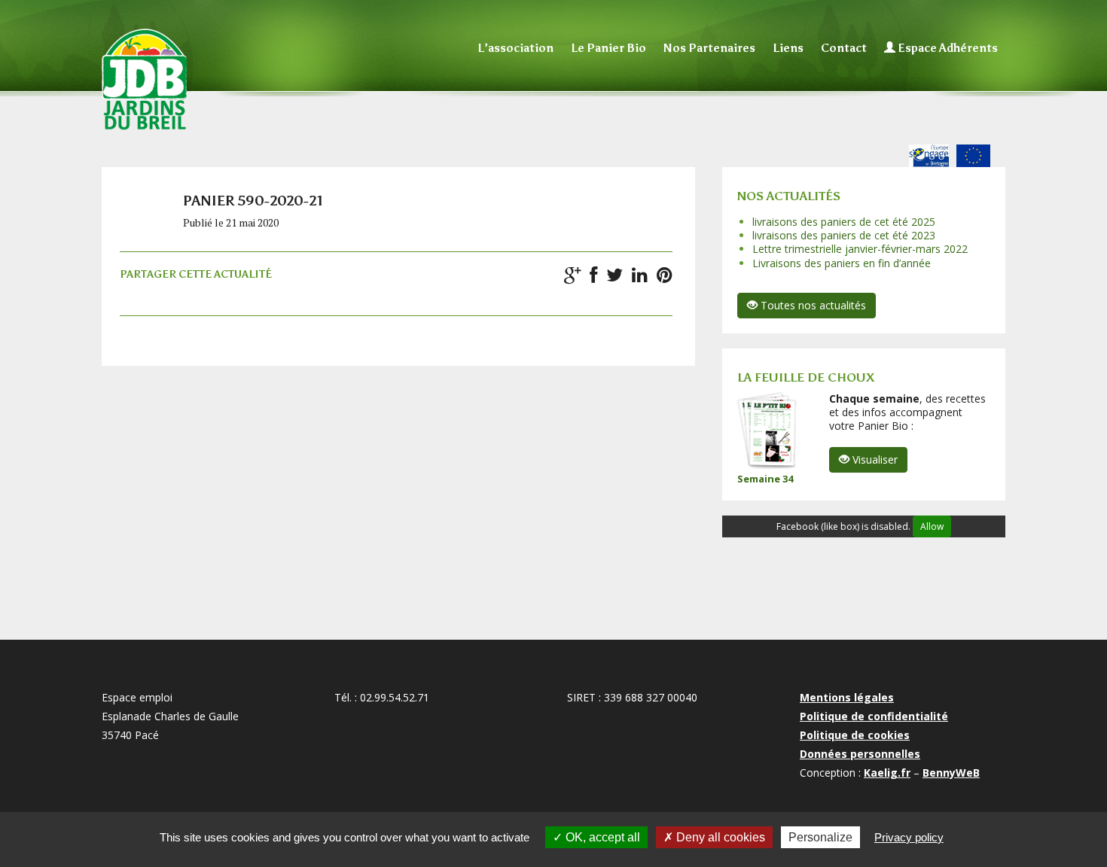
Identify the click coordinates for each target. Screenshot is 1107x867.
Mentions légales (847, 697)
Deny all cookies (719, 837)
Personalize (820, 837)
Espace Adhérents (946, 48)
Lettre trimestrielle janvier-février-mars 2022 (860, 249)
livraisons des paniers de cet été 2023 (843, 235)
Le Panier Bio (608, 48)
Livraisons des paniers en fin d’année (841, 263)
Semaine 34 (765, 478)
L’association (515, 48)
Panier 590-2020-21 (253, 201)
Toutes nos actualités (812, 305)
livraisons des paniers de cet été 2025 (843, 221)
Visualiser (873, 459)
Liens (788, 48)
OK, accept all (601, 837)
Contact (844, 48)
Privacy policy (909, 837)
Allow (932, 526)
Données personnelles (860, 754)
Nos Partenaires (709, 48)
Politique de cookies (855, 735)
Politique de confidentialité (874, 716)
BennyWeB (951, 772)
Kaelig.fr (887, 772)
